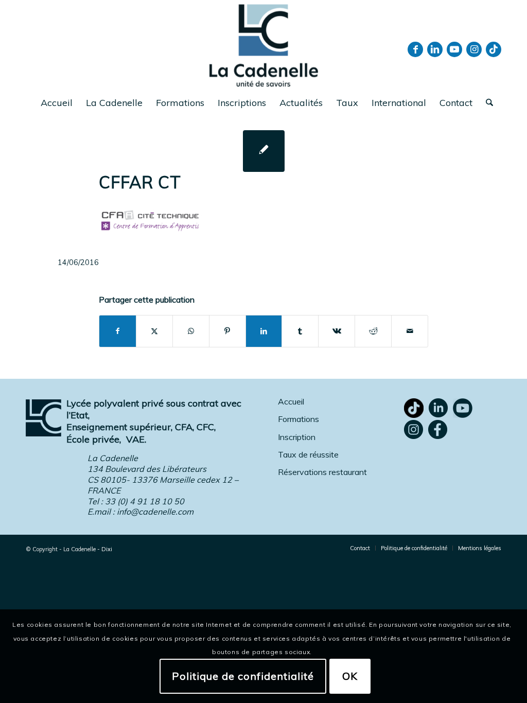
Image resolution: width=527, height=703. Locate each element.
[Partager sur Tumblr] (300, 331)
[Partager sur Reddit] (373, 331)
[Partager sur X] (154, 331)
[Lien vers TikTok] (493, 49)
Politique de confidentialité (243, 676)
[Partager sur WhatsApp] (191, 331)
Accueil (291, 401)
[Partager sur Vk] (337, 331)
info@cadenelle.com (155, 511)
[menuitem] (56, 103)
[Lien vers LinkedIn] (435, 49)
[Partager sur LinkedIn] (264, 331)
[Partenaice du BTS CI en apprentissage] (264, 151)
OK (350, 676)
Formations (298, 419)
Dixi (106, 549)
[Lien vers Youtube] (454, 49)
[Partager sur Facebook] (117, 331)
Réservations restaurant (322, 472)
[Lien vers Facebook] (415, 49)
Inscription (296, 437)
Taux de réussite (308, 454)
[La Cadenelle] (263, 45)
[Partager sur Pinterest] (227, 331)
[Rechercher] (486, 103)
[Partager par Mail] (410, 331)
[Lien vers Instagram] (474, 49)
